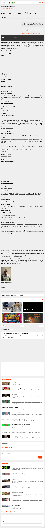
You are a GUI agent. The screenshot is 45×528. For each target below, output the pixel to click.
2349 (10, 511)
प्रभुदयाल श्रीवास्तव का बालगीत (16, 382)
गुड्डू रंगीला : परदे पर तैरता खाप (8, 320)
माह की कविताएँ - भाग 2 (15, 479)
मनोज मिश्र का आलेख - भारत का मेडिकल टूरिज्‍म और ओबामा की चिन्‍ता (21, 424)
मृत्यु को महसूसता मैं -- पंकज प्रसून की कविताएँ (18, 486)
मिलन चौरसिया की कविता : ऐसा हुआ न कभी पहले (18, 388)
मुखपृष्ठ (3, 521)
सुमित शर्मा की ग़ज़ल (14, 394)
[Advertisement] (9, 64)
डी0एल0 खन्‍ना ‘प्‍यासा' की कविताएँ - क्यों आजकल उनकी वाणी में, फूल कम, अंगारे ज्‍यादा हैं (13, 419)
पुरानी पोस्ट (41, 325)
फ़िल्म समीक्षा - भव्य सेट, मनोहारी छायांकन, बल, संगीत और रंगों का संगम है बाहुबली (11, 309)
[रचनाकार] (11, 3)
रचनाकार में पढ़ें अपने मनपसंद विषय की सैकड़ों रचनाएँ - (19, 466)
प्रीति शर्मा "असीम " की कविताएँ (16, 505)
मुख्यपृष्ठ (22, 325)
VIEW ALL (40, 463)
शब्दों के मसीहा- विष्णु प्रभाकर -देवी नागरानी (17, 473)
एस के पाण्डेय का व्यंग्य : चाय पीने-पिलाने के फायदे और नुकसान (10, 407)
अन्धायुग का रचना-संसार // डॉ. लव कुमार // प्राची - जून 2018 (31, 33)
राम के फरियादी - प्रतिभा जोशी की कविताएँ (17, 492)
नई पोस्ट (3, 325)
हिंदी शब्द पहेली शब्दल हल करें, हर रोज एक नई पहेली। (9, 8)
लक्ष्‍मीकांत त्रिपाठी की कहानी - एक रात (7, 430)
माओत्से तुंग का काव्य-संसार (28, 309)
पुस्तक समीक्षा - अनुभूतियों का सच (27, 29)
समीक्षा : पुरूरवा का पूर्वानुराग (28, 320)
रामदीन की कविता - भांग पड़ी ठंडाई (16, 436)
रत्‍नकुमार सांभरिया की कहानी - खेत (16, 412)
